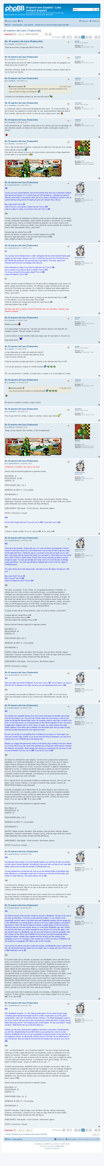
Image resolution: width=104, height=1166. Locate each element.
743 (82, 107)
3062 (82, 198)
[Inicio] (15, 8)
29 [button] (79, 37)
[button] (64, 37)
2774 (82, 161)
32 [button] (90, 37)
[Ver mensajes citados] (24, 86)
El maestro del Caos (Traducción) (22, 30)
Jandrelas (78, 57)
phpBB (47, 1144)
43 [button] (96, 37)
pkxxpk (77, 41)
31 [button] (87, 37)
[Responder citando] (68, 41)
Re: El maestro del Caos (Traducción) (23, 41)
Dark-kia (77, 156)
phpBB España (59, 1146)
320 (82, 61)
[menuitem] (20, 21)
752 (82, 45)
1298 (82, 322)
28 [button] (76, 37)
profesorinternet (80, 194)
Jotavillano (78, 103)
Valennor (14, 86)
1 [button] (70, 37)
